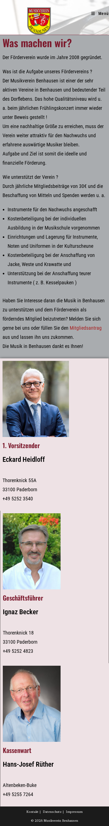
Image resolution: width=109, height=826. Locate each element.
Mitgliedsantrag (86, 328)
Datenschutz (52, 812)
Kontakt (32, 812)
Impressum (74, 812)
